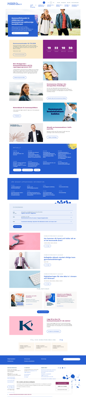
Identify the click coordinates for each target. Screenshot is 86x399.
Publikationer (10, 361)
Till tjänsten (17, 115)
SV (50, 2)
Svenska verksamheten (29, 361)
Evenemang (43, 358)
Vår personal (27, 358)
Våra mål (68, 2)
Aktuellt (58, 2)
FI (48, 2)
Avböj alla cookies (62, 386)
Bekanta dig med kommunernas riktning (57, 98)
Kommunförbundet (75, 2)
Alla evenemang (17, 226)
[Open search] (44, 2)
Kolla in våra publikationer (43, 311)
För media (26, 377)
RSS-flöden (43, 372)
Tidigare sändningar (52, 137)
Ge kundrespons (27, 374)
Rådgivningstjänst (11, 358)
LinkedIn (62, 339)
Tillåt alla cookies (62, 383)
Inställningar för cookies (62, 389)
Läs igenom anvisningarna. (54, 331)
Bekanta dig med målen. (19, 77)
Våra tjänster (63, 2)
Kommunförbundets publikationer (47, 371)
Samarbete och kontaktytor (75, 6)
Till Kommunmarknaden (20, 55)
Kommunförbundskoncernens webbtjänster (20, 394)
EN (53, 2)
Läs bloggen (47, 245)
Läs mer (18, 388)
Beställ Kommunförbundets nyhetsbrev (48, 369)
